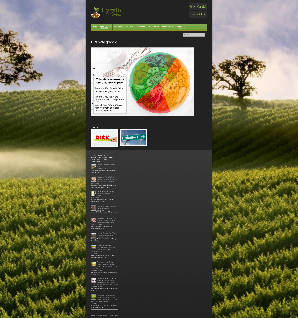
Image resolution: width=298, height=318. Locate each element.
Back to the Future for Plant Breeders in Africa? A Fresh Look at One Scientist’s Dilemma (107, 179)
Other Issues (154, 26)
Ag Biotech (141, 26)
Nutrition (118, 26)
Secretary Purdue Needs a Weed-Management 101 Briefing (105, 194)
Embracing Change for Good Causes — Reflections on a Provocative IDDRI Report (106, 221)
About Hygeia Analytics (105, 27)
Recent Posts (167, 26)
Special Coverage (180, 27)
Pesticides (129, 26)
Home (95, 26)
